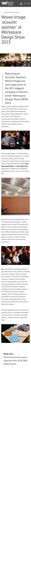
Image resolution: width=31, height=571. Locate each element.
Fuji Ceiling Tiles (22, 166)
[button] (22, 3)
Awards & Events (14, 12)
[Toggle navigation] (28, 3)
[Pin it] (25, 65)
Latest (6, 12)
